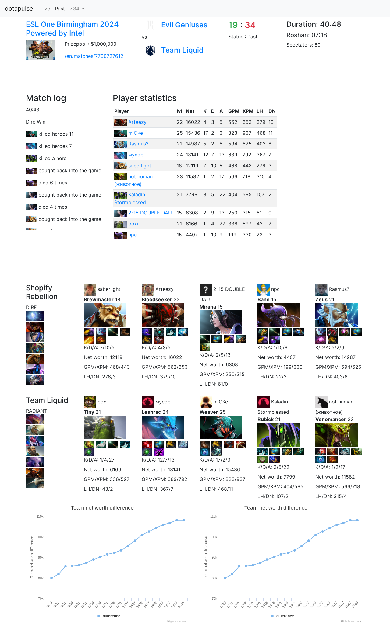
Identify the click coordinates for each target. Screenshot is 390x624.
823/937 (235, 479)
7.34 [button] (75, 8)
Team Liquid (182, 50)
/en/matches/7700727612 (94, 56)
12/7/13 (166, 460)
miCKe (135, 133)
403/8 (341, 377)
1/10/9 (281, 347)
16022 (175, 357)
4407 (290, 357)
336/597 (119, 479)
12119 (116, 357)
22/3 (281, 377)
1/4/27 (107, 460)
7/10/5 (107, 347)
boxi (133, 224)
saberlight (139, 165)
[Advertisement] (132, 79)
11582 (348, 477)
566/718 (350, 486)
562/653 (178, 367)
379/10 (168, 377)
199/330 (293, 367)
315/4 (340, 496)
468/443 (120, 367)
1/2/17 (338, 467)
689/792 (177, 479)
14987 (349, 357)
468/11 (225, 489)
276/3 (109, 377)
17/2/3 (223, 460)
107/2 (282, 496)
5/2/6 (338, 347)
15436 (233, 469)
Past (60, 8)
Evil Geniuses (184, 24)
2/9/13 (223, 355)
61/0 (223, 384)
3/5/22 (281, 467)
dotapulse (19, 8)
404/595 (293, 486)
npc (132, 235)
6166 (115, 469)
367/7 (166, 489)
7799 (289, 477)
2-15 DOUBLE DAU (150, 213)
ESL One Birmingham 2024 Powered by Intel (72, 28)
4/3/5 (164, 347)
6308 (232, 364)
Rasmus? (138, 144)
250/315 (235, 374)
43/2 (107, 489)
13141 (174, 469)
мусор (136, 155)
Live (45, 8)
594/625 (351, 367)
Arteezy (137, 122)
